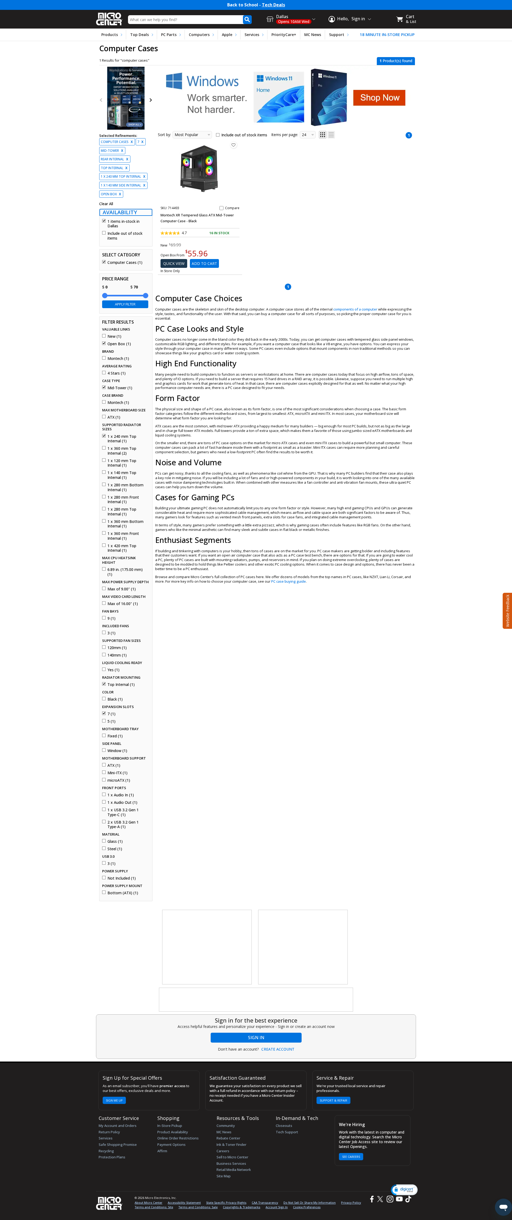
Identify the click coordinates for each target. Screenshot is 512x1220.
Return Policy (109, 1132)
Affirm (162, 1151)
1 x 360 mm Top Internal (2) (121, 450)
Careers (223, 1151)
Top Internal (114, 168)
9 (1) (111, 618)
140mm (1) (117, 655)
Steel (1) (114, 849)
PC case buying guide (288, 581)
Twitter (381, 1199)
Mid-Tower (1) (119, 388)
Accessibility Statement (184, 1203)
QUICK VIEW (174, 263)
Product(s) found (395, 60)
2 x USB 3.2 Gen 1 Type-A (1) (123, 824)
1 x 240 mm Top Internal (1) (121, 438)
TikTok (407, 1199)
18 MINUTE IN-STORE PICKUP (387, 34)
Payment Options (171, 1144)
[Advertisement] (207, 947)
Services (252, 34)
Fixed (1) (115, 736)
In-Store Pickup (169, 1125)
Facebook (371, 1199)
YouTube (399, 1199)
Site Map (224, 1176)
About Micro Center (148, 1203)
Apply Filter (125, 304)
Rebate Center (228, 1138)
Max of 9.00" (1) (121, 589)
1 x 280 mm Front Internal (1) (123, 499)
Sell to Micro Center (232, 1157)
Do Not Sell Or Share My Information (309, 1203)
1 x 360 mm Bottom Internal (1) (125, 523)
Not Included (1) (121, 878)
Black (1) (115, 699)
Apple (227, 34)
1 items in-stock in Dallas (123, 223)
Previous (101, 100)
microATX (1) (118, 780)
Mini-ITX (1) (117, 772)
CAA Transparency (265, 1203)
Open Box (111, 194)
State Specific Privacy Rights (226, 1203)
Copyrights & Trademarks (241, 1207)
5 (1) (111, 721)
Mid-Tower (112, 150)
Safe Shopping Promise (118, 1144)
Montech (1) (118, 358)
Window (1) (117, 750)
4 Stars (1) (116, 373)
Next (150, 100)
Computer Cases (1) (124, 262)
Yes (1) (113, 669)
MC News (312, 34)
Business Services (231, 1163)
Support (336, 34)
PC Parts (169, 34)
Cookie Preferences (307, 1207)
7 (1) (111, 714)
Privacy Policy (351, 1203)
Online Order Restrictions (178, 1138)
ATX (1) (113, 417)
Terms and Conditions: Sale (198, 1207)
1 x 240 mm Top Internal (123, 176)
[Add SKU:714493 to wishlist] (233, 145)
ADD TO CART (204, 263)
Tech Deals (273, 5)
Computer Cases (117, 142)
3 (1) (111, 633)
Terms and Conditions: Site (154, 1207)
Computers (199, 34)
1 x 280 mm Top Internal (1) (121, 511)
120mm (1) (117, 647)
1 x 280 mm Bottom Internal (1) (125, 487)
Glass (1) (115, 841)
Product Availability (172, 1132)
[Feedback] (507, 610)
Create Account (277, 1049)
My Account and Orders (118, 1125)
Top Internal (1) (121, 684)
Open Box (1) (119, 343)
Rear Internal (114, 159)
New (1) (114, 336)
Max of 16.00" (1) (122, 603)
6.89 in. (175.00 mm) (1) (125, 572)
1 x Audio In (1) (120, 795)
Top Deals (139, 34)
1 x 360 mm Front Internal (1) (123, 536)
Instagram (390, 1199)
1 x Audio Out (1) (122, 802)
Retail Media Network (234, 1169)
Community (226, 1125)
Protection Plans (112, 1157)
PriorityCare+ (283, 34)
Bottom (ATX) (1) (122, 893)
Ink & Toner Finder (231, 1144)
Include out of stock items (124, 235)
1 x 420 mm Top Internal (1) (121, 548)
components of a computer (355, 309)
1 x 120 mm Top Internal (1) (121, 463)
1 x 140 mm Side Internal (123, 185)
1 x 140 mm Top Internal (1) (121, 475)
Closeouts (284, 1125)
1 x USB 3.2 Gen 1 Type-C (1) (123, 812)
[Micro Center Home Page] (109, 17)
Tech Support (287, 1132)
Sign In (256, 1037)
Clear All (106, 203)
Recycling (106, 1151)
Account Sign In (277, 1207)
